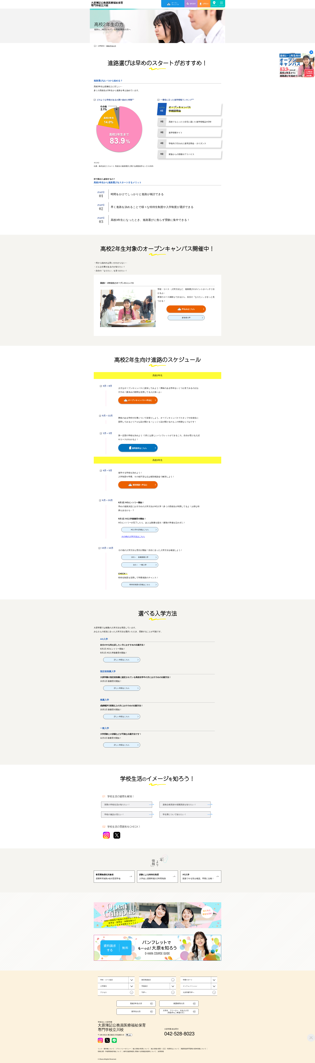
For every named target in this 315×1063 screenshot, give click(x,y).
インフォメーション (190, 986)
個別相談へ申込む (140, 485)
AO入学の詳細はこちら (140, 530)
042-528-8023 (179, 1033)
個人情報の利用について (141, 1049)
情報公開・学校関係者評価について (109, 1051)
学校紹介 (145, 986)
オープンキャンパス (175, 3)
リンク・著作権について (106, 1049)
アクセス (214, 5)
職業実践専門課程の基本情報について (193, 1049)
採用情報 (161, 1051)
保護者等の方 (178, 1003)
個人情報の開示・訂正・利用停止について (165, 1049)
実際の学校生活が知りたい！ (117, 805)
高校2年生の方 (136, 1003)
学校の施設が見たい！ (114, 814)
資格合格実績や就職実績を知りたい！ (179, 805)
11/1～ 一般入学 (140, 565)
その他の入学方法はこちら (133, 536)
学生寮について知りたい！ (174, 814)
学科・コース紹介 (106, 980)
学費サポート (187, 980)
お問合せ (206, 4)
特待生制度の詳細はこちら (139, 585)
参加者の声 (186, 318)
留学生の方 (136, 1011)
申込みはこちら (188, 309)
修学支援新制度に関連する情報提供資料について (139, 1051)
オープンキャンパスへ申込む (140, 400)
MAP (129, 1035)
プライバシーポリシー (123, 1049)
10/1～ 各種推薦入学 (139, 557)
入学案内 (103, 986)
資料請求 (193, 4)
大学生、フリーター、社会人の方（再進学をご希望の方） (176, 1012)
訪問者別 (101, 46)
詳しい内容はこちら (121, 660)
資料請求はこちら (139, 448)
